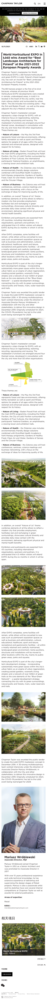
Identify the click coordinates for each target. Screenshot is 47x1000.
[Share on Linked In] (36, 46)
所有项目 (40, 959)
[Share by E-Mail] (41, 46)
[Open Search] (35, 4)
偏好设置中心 (4, 993)
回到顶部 (40, 965)
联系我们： (16, 907)
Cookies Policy (14, 13)
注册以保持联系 (7, 974)
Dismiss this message (30, 13)
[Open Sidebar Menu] (45, 4)
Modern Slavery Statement (33, 993)
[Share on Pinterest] (44, 46)
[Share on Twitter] (39, 46)
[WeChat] (3, 985)
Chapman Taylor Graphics (10, 996)
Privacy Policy (21, 993)
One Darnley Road (8, 997)
